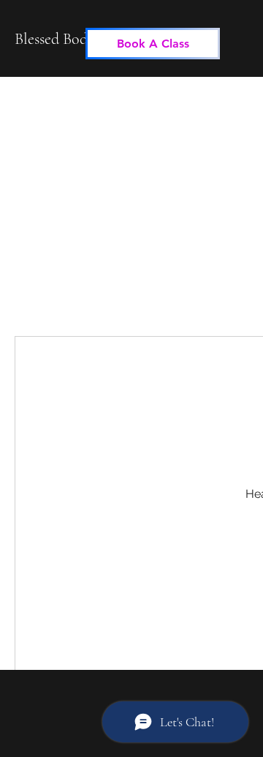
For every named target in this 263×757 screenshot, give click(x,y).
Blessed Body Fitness (78, 38)
